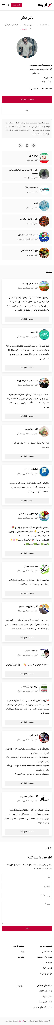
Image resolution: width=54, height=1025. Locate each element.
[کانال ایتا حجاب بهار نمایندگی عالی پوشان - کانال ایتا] (44, 174)
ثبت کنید (16, 5)
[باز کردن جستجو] (8, 5)
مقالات (49, 962)
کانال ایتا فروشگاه (31, 177)
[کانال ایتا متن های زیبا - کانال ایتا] (44, 221)
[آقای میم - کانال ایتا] (44, 334)
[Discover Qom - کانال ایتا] (44, 190)
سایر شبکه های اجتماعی (42, 1007)
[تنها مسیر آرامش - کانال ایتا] (44, 568)
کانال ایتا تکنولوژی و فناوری (27, 239)
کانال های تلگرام (45, 991)
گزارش (27, 110)
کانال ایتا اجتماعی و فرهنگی (27, 288)
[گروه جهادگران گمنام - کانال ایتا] (44, 689)
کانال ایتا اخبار (32, 160)
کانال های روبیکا (45, 1002)
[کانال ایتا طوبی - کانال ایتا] (44, 431)
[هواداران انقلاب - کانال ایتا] (44, 653)
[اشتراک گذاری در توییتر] (20, 145)
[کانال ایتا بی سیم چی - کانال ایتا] (44, 798)
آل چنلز (19, 986)
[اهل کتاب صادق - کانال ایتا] (44, 471)
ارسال (27, 928)
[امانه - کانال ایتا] (44, 205)
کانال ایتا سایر (32, 223)
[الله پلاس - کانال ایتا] (44, 737)
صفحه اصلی (47, 951)
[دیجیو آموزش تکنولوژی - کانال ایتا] (44, 237)
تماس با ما (47, 968)
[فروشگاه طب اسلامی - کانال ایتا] (44, 253)
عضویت (21, 957)
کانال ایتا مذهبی (31, 208)
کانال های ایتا (46, 996)
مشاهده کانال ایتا (27, 99)
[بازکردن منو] (3, 5)
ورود (22, 951)
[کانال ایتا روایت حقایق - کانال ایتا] (44, 609)
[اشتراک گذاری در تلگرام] (33, 145)
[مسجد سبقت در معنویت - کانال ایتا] (44, 383)
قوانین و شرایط (46, 973)
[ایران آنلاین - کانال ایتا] (44, 158)
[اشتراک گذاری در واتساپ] (27, 145)
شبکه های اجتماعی (44, 957)
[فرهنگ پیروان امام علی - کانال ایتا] (44, 516)
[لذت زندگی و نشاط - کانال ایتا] (44, 286)
